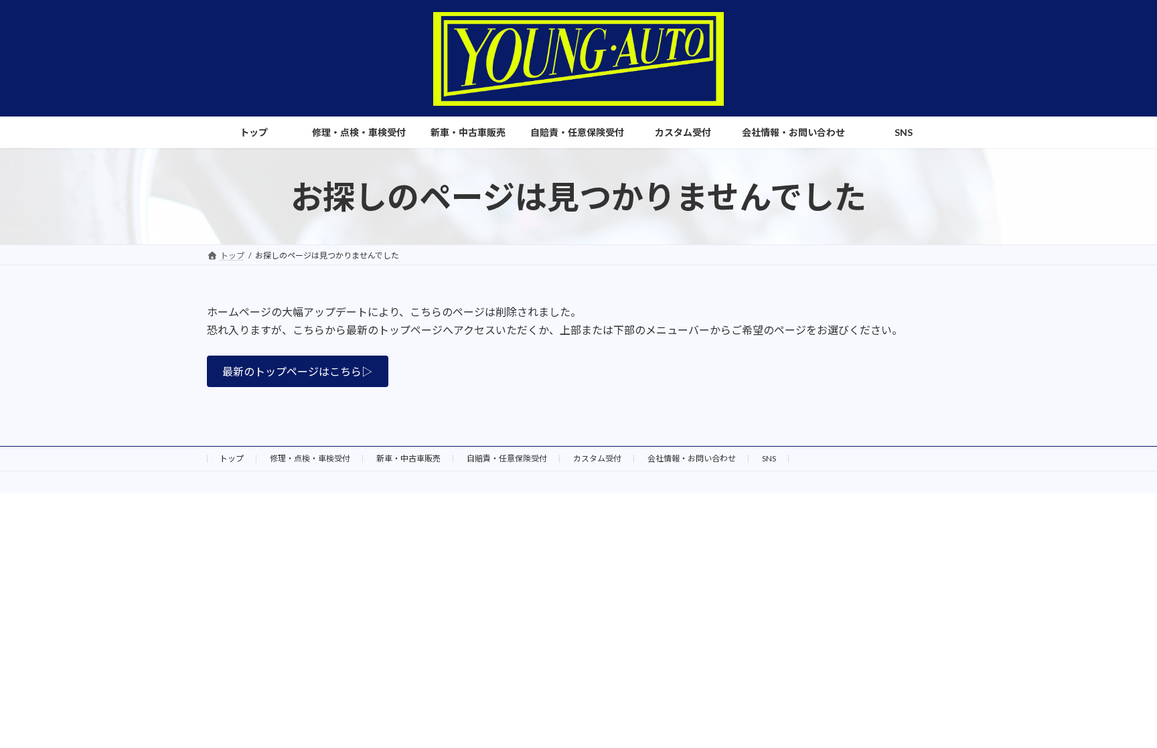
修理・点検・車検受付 (310, 458)
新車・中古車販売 (408, 458)
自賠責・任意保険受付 (507, 458)
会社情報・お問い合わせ (691, 458)
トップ (232, 458)
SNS (769, 458)
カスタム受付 (597, 458)
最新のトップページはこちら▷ (297, 371)
